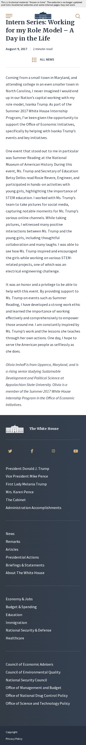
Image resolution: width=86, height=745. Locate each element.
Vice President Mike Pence (27, 476)
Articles (12, 549)
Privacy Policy (14, 738)
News (10, 533)
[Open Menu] (8, 16)
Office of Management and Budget (33, 687)
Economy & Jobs (19, 598)
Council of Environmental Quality (33, 672)
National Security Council (26, 680)
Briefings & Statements (25, 565)
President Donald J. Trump (27, 468)
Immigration (16, 622)
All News (46, 59)
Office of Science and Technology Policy (38, 703)
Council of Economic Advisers (29, 664)
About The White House (25, 572)
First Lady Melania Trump (26, 484)
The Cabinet (16, 499)
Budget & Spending (21, 606)
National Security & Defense (28, 630)
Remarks (13, 541)
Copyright (11, 732)
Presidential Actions (22, 557)
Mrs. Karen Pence (20, 491)
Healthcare (15, 638)
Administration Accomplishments (33, 507)
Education (14, 614)
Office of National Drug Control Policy (37, 695)
